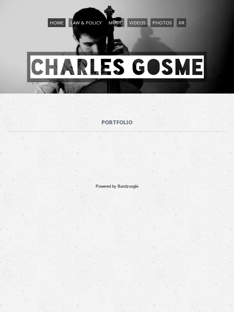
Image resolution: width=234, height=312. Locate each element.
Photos (162, 23)
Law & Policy (86, 23)
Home (57, 23)
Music (115, 23)
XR (181, 23)
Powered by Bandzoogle (117, 186)
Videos (137, 23)
